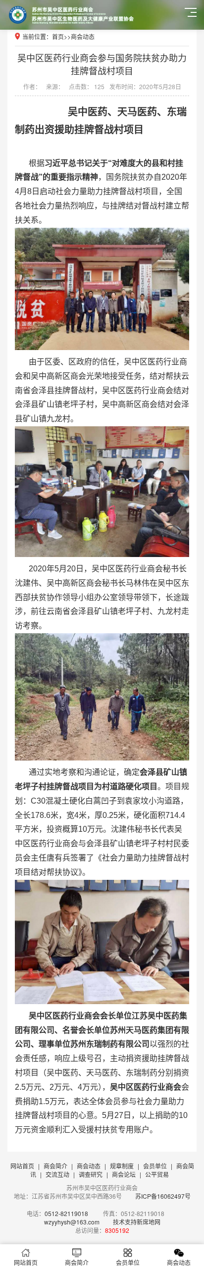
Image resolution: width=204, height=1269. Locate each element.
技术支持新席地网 (136, 1222)
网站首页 (22, 1166)
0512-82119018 (66, 1213)
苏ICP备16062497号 (162, 1196)
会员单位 (155, 1166)
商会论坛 (124, 1174)
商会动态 (83, 36)
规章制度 (122, 1166)
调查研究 (90, 1174)
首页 (58, 36)
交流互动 (57, 1174)
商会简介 (55, 1166)
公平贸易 (157, 1174)
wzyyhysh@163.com (72, 1222)
